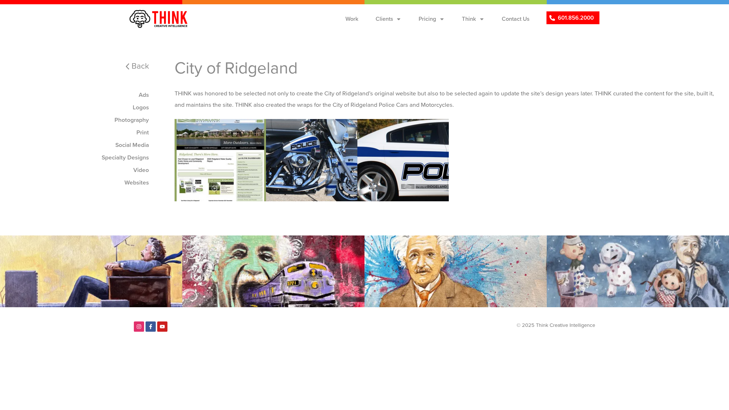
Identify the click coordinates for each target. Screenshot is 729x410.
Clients (384, 19)
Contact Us (515, 19)
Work (352, 19)
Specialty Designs (298, 128)
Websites (197, 128)
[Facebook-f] (151, 326)
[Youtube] (162, 326)
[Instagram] (139, 326)
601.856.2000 (576, 17)
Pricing (427, 19)
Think (469, 19)
